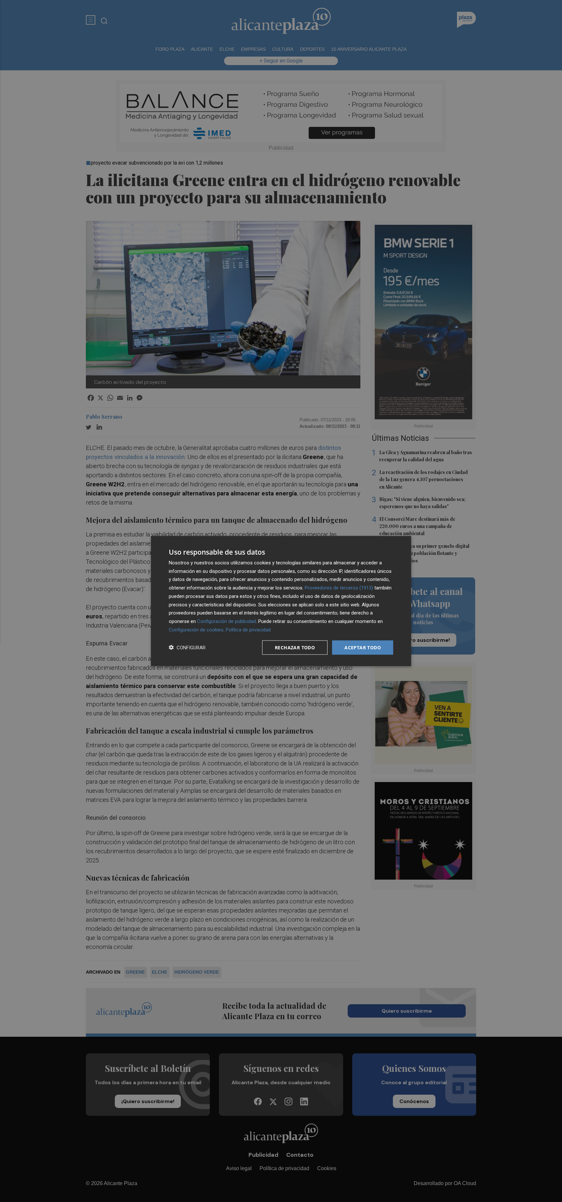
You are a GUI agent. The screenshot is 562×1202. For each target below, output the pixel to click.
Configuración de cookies (196, 629)
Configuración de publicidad (226, 621)
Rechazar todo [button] (295, 647)
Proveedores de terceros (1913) (339, 588)
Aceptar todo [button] (362, 647)
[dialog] (281, 601)
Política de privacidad (248, 629)
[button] (187, 647)
